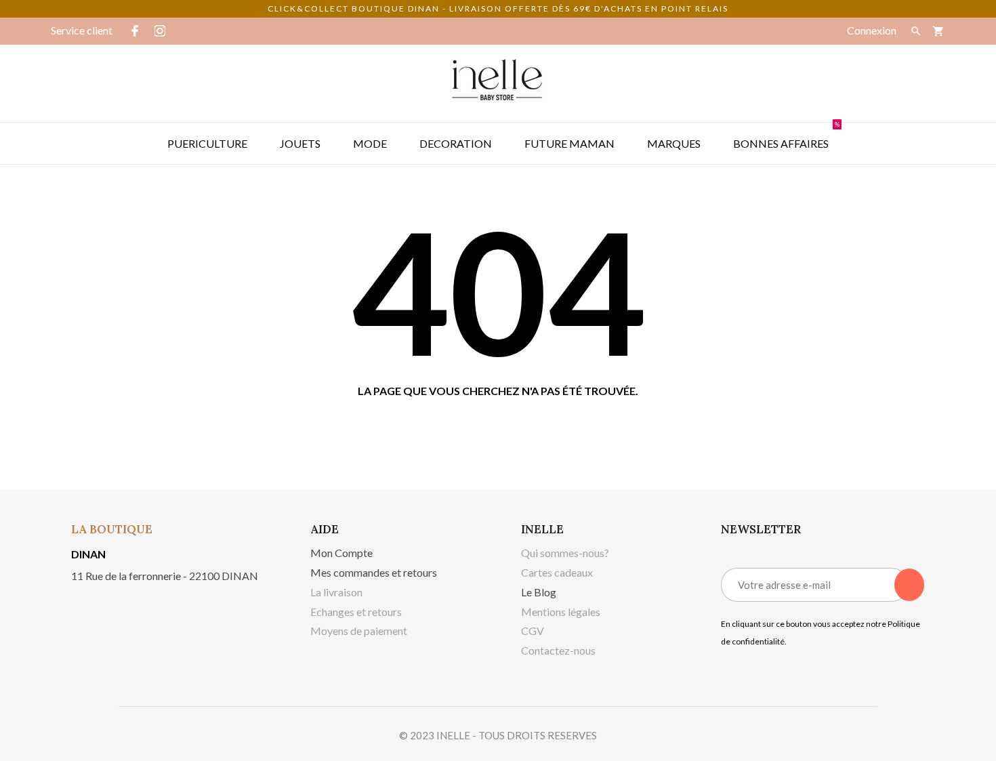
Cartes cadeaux (557, 572)
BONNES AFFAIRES (786, 136)
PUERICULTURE (207, 143)
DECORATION (455, 143)
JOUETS (300, 143)
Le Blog (538, 591)
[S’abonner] (909, 585)
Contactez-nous (558, 650)
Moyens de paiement (358, 630)
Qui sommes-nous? (565, 552)
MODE (370, 143)
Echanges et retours (356, 611)
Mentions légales (560, 611)
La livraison (336, 591)
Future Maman (569, 143)
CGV (532, 630)
